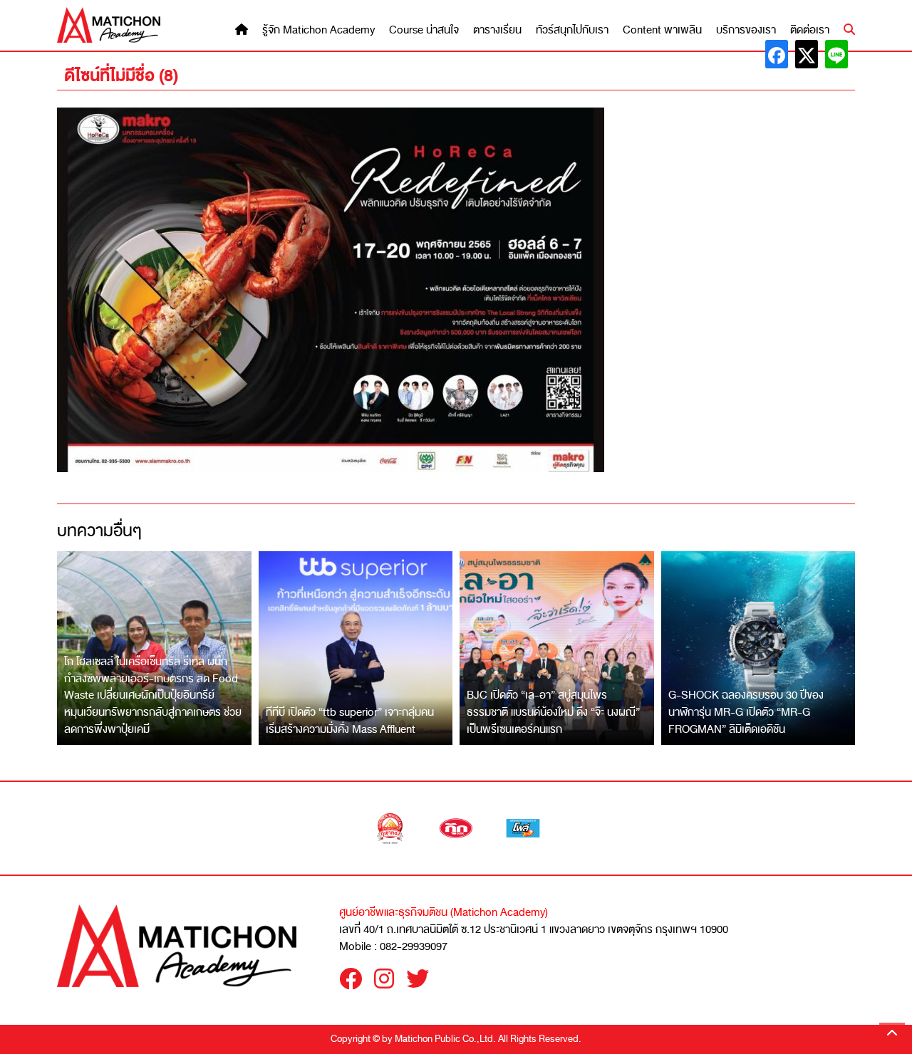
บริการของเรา (746, 30)
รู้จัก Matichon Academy (318, 30)
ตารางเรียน (497, 30)
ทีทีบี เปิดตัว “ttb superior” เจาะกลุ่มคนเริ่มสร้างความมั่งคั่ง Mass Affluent (350, 721)
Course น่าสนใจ (424, 30)
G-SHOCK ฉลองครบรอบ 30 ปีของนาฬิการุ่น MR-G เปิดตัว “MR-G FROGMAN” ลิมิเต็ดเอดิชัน (746, 712)
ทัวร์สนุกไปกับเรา (572, 30)
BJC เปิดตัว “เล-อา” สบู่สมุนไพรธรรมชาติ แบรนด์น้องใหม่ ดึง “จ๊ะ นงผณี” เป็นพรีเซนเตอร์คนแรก (553, 712)
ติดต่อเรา (809, 30)
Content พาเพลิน (662, 30)
